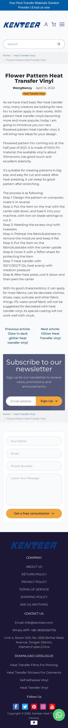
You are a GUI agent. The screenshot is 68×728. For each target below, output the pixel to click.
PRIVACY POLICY (34, 582)
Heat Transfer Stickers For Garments (34, 672)
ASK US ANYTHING (34, 604)
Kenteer (37, 713)
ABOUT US (34, 567)
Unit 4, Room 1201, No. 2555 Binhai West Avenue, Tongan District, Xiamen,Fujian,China (34, 642)
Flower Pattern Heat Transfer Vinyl (26, 60)
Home (6, 55)
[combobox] (28, 44)
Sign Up (47, 401)
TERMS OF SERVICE (34, 589)
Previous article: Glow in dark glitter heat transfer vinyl (17, 335)
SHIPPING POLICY (34, 597)
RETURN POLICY (34, 574)
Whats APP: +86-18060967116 (34, 630)
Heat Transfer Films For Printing (34, 665)
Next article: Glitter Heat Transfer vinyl (50, 333)
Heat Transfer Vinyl (24, 55)
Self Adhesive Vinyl (34, 680)
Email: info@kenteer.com (34, 622)
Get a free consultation (31, 513)
